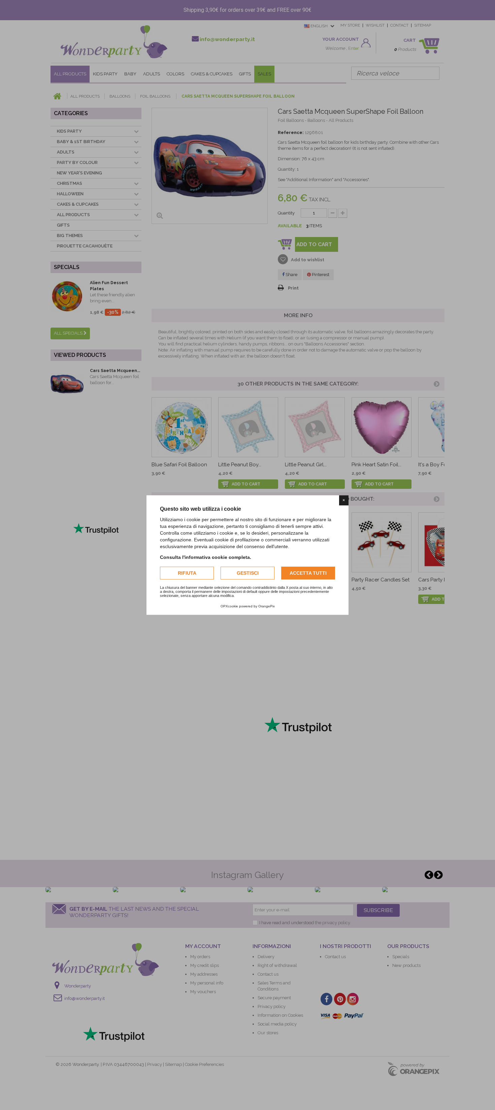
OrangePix (266, 606)
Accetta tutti (308, 573)
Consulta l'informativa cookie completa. (205, 557)
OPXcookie (229, 606)
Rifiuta (187, 573)
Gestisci (248, 573)
